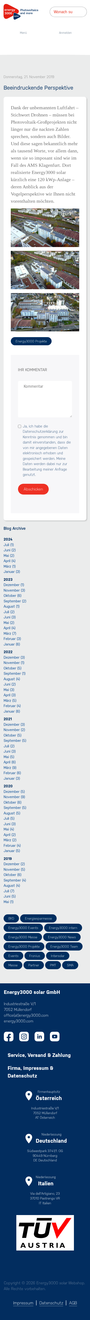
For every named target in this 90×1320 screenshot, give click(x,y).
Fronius (34, 956)
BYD (11, 918)
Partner (33, 965)
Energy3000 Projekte (31, 341)
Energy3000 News (62, 937)
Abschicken (33, 489)
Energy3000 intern (63, 928)
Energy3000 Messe (22, 937)
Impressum (23, 1303)
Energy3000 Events (23, 928)
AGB (73, 1303)
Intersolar (58, 956)
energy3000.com (18, 1021)
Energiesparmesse (38, 918)
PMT (53, 965)
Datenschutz (51, 1303)
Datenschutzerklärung (40, 431)
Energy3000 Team (64, 946)
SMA (70, 965)
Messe (13, 965)
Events (13, 956)
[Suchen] (85, 11)
